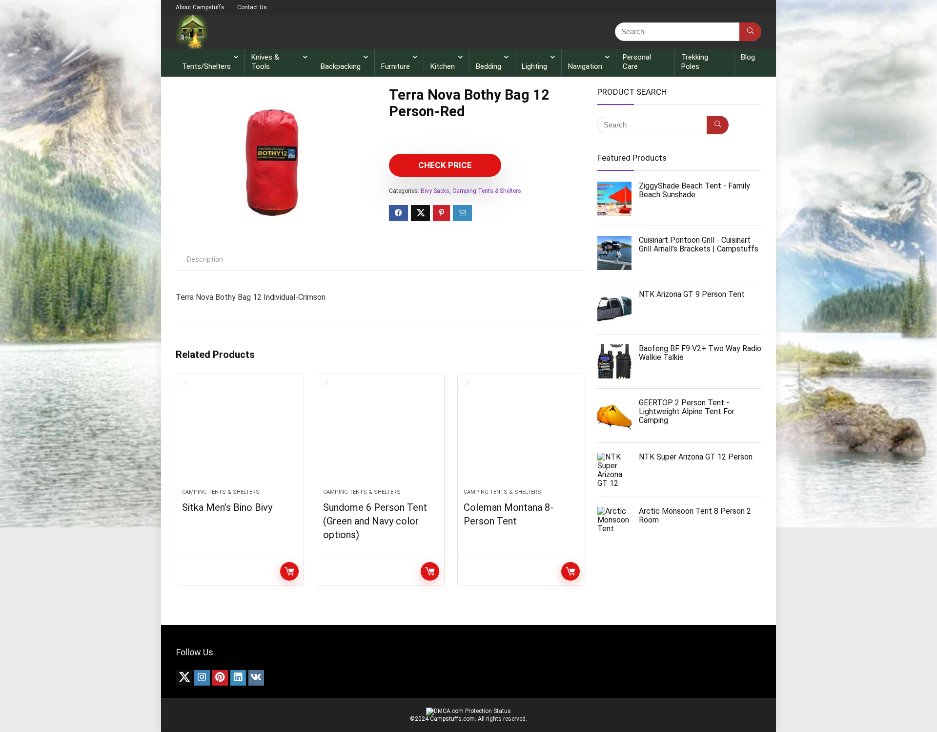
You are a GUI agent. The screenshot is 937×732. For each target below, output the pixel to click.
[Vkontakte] (256, 678)
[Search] (750, 31)
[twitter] (184, 678)
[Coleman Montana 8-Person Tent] (521, 436)
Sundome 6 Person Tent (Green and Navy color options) (375, 521)
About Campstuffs (200, 7)
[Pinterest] (220, 678)
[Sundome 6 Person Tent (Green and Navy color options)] (380, 436)
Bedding (488, 66)
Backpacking (341, 66)
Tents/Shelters (206, 66)
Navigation (585, 66)
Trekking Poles (694, 62)
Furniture (395, 66)
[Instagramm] (202, 678)
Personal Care (637, 62)
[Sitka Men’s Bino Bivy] (239, 436)
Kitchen (442, 66)
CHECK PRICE (445, 165)
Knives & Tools (265, 62)
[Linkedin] (238, 678)
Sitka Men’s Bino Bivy (227, 507)
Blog (748, 57)
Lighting (534, 66)
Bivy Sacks (435, 191)
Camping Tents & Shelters (486, 191)
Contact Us (252, 7)
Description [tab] (205, 259)
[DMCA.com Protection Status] (468, 711)
